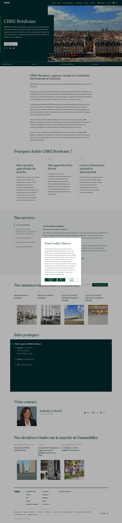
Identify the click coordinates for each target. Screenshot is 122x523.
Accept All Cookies (50, 279)
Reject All (61, 279)
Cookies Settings (72, 279)
